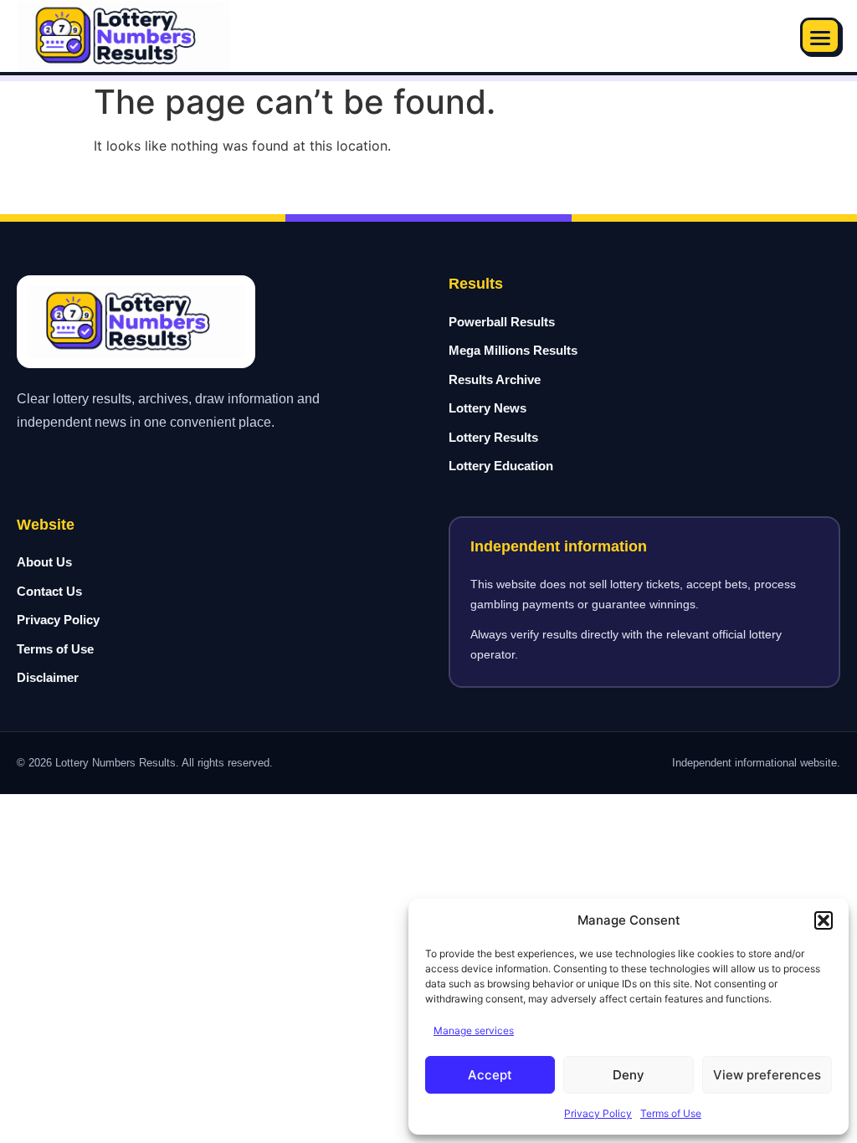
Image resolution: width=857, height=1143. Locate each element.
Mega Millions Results (513, 350)
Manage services (474, 1030)
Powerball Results (502, 322)
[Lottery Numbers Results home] (123, 36)
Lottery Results (493, 437)
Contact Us (49, 591)
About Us (44, 562)
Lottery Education (501, 466)
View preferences (767, 1075)
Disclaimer (48, 677)
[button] (823, 920)
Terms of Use (670, 1113)
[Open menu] (820, 36)
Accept (490, 1075)
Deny (628, 1075)
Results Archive (495, 379)
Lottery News (487, 408)
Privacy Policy (598, 1113)
